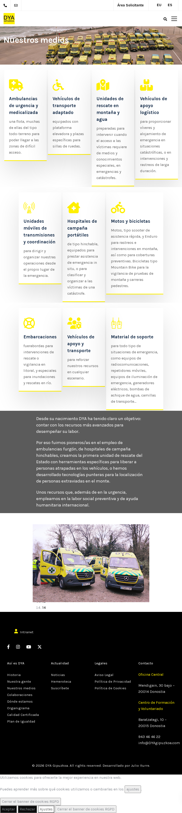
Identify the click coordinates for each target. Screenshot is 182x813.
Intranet (26, 632)
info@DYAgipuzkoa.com (159, 743)
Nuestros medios (21, 688)
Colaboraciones (19, 695)
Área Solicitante (130, 5)
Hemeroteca (61, 681)
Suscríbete (60, 688)
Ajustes (46, 809)
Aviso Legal (104, 675)
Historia (14, 675)
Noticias (58, 675)
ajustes (133, 789)
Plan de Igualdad (21, 721)
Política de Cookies (110, 688)
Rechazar (27, 809)
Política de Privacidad (113, 681)
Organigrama (18, 708)
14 (44, 607)
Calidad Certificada (23, 715)
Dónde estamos (20, 701)
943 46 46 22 (149, 736)
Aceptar (8, 809)
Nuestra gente (19, 681)
